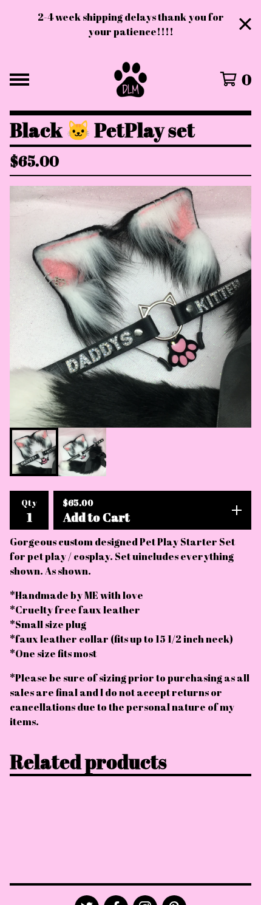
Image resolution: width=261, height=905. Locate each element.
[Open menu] (19, 79)
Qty (29, 502)
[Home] (131, 79)
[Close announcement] (245, 24)
